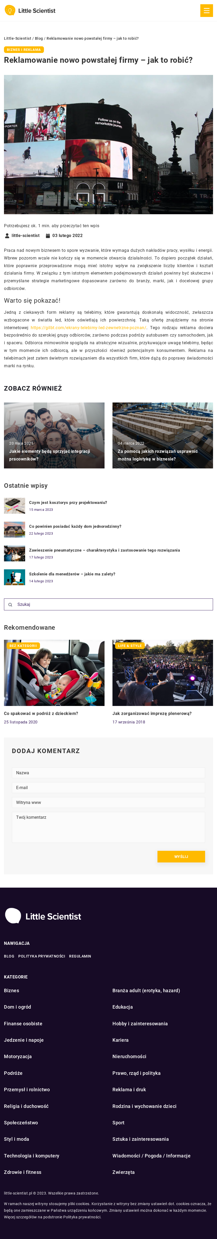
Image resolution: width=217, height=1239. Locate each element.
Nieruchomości (129, 1056)
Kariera (120, 1040)
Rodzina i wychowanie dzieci (144, 1106)
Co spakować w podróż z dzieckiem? (41, 713)
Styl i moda (16, 1139)
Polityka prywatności (41, 956)
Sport (118, 1122)
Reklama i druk (129, 1089)
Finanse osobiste (23, 1023)
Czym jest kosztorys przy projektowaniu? (68, 502)
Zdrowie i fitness (23, 1172)
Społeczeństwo (21, 1122)
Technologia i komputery (32, 1156)
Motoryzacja (18, 1056)
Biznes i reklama (24, 50)
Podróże (13, 1073)
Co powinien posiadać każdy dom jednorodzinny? (75, 526)
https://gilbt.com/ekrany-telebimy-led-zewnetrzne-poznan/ (88, 327)
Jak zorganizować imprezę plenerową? (152, 713)
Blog (9, 956)
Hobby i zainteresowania (140, 1023)
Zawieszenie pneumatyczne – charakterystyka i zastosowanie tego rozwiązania (104, 550)
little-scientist (25, 235)
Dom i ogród (17, 1007)
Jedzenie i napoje (24, 1040)
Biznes (11, 990)
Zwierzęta (123, 1172)
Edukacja (122, 1007)
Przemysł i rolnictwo (27, 1089)
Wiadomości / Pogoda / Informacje (151, 1156)
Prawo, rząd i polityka (136, 1073)
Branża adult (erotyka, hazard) (146, 990)
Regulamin (80, 956)
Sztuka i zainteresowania (140, 1139)
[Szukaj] (10, 604)
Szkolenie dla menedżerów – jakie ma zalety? (72, 574)
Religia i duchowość (26, 1106)
